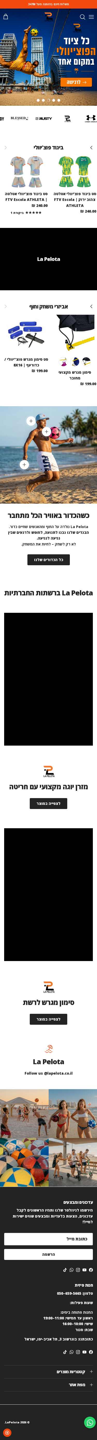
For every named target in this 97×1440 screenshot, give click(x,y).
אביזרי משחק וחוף (48, 306)
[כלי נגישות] (7, 1433)
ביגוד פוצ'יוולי (48, 147)
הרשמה (48, 1254)
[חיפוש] (80, 17)
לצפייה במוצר (48, 803)
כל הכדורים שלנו (48, 559)
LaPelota (12, 1422)
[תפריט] (91, 17)
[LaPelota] (48, 17)
